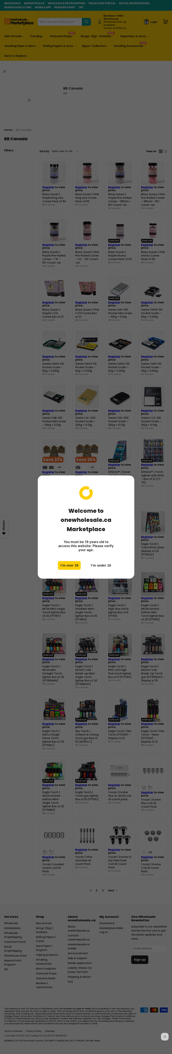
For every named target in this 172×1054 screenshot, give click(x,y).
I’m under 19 (101, 565)
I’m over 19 (69, 565)
